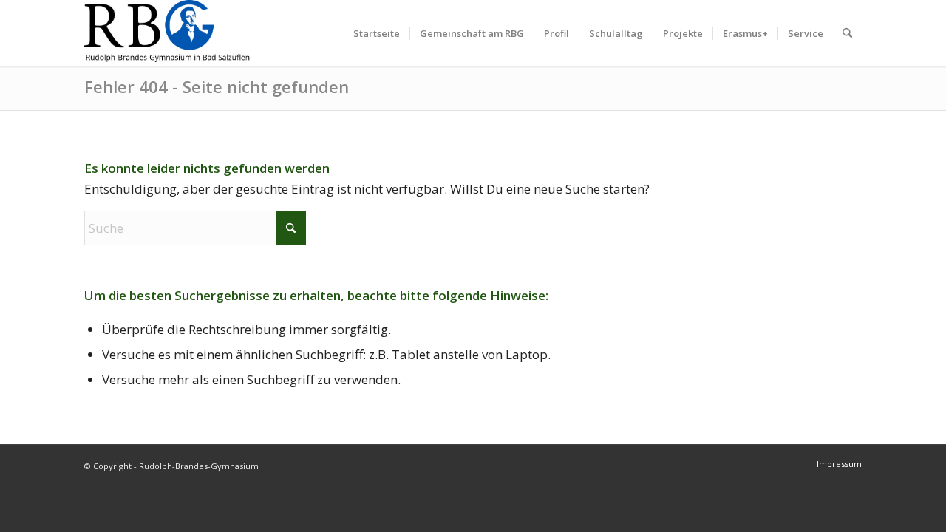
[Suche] (847, 33)
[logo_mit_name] (168, 33)
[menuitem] (376, 33)
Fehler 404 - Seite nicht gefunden (216, 86)
